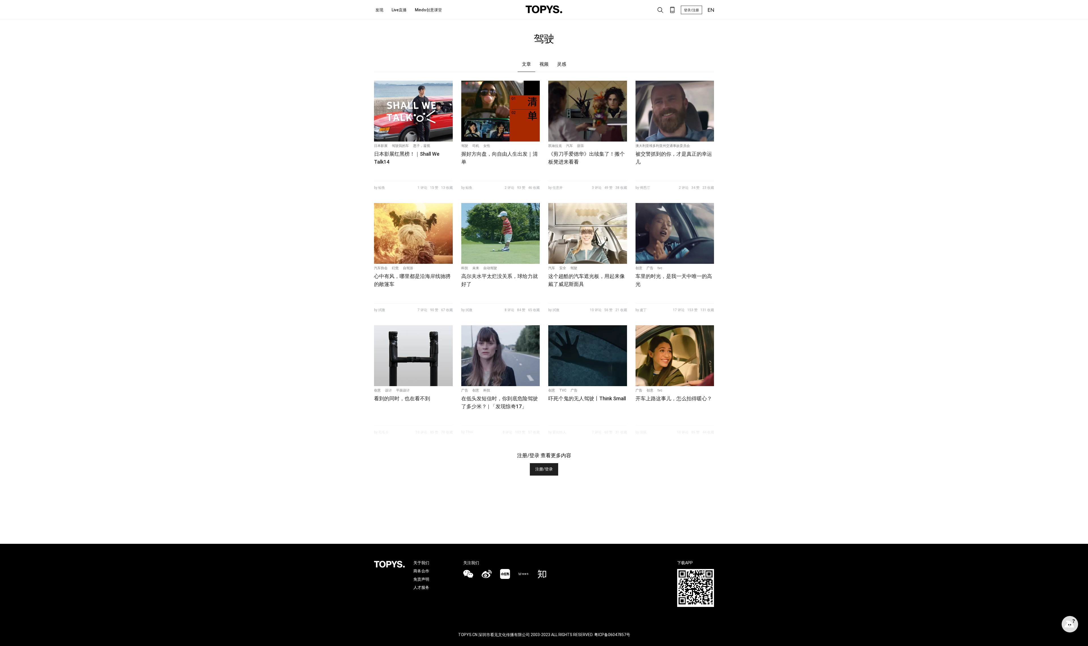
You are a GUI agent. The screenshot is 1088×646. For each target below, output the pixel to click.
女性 (486, 146)
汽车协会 (381, 268)
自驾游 (408, 268)
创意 (639, 268)
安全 (562, 268)
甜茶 (580, 146)
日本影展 (381, 146)
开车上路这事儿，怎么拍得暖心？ (674, 398)
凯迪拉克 (555, 146)
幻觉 (395, 268)
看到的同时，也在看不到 (402, 398)
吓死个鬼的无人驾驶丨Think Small (587, 398)
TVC (562, 390)
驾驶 (464, 146)
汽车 (569, 146)
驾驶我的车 (400, 146)
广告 (650, 268)
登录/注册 (691, 10)
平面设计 (403, 390)
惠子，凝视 (421, 146)
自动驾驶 (490, 268)
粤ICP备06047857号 (612, 634)
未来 (475, 268)
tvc (660, 268)
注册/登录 (544, 469)
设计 (388, 390)
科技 (464, 268)
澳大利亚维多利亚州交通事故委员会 (663, 146)
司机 (475, 146)
